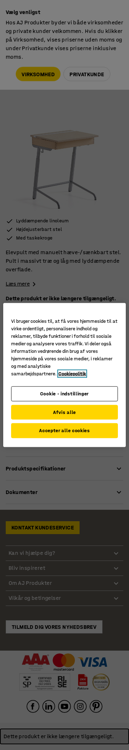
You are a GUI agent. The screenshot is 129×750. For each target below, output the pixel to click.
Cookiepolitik (72, 374)
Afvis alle (64, 412)
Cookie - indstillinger (64, 394)
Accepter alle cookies (64, 431)
